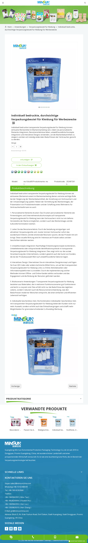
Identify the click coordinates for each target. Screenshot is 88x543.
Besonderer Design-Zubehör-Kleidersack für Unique (16, 430)
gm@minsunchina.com (20, 511)
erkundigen (25, 159)
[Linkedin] (11, 528)
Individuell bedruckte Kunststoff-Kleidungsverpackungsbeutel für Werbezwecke (58, 430)
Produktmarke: (39, 181)
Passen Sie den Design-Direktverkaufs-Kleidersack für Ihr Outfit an (30, 430)
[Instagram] (19, 528)
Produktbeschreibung (23, 188)
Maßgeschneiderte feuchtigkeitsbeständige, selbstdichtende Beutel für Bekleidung (44, 430)
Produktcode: (59, 181)
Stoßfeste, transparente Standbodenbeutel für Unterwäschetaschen (72, 430)
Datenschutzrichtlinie (61, 540)
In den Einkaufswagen (25, 165)
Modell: (15, 181)
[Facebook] (6, 528)
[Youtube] (15, 528)
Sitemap (47, 540)
